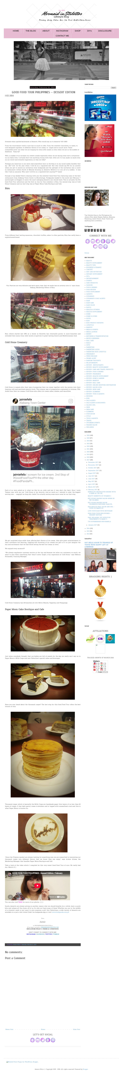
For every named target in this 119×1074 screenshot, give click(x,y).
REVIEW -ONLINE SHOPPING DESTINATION (101, 385)
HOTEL (88, 319)
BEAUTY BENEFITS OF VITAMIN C (99, 496)
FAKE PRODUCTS (92, 283)
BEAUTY (89, 261)
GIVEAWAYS (90, 296)
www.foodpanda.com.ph (60, 912)
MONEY (88, 334)
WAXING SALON (91, 425)
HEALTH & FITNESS (93, 310)
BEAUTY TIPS (91, 265)
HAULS (88, 307)
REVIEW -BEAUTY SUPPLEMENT (97, 367)
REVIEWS (89, 396)
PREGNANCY (90, 354)
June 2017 (91, 479)
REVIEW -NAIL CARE (93, 383)
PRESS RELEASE (91, 356)
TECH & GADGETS (92, 418)
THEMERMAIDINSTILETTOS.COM (50, 927)
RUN (87, 398)
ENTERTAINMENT (92, 279)
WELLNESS (90, 427)
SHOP (78, 31)
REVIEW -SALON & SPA (94, 387)
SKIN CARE (90, 410)
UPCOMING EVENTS (93, 423)
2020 (88, 452)
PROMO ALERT (91, 358)
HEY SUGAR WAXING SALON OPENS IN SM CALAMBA (101, 499)
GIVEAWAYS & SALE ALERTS (95, 299)
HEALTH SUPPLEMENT (94, 312)
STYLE (88, 416)
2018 (88, 457)
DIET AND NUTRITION (94, 272)
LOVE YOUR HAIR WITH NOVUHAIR (100, 511)
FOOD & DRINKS (91, 288)
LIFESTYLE (90, 325)
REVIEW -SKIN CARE (93, 390)
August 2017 (92, 473)
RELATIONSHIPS (92, 363)
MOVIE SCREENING (92, 339)
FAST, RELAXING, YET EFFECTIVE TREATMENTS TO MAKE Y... (99, 518)
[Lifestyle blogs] (100, 600)
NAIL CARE (90, 341)
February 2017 (93, 490)
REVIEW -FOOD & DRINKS (94, 372)
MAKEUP (89, 327)
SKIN (88, 407)
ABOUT (46, 31)
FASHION (89, 285)
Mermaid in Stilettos (99, 211)
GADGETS (89, 294)
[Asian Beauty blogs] (100, 622)
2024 (88, 441)
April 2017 (92, 484)
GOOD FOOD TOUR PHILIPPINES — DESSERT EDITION (99, 514)
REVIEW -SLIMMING (93, 392)
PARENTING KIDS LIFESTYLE (96, 352)
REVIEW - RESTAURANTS (94, 365)
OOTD (88, 345)
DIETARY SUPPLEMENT (94, 274)
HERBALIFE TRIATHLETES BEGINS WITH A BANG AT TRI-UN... (102, 493)
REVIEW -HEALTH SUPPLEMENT (97, 376)
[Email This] (6, 96)
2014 (88, 534)
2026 (88, 435)
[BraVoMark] (100, 653)
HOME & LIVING (91, 316)
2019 (88, 455)
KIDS (88, 321)
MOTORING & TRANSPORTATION (97, 336)
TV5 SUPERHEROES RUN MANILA (99, 522)
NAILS (88, 343)
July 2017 (91, 476)
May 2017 (91, 482)
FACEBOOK (40, 934)
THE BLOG (31, 31)
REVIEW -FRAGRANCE (93, 374)
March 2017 (92, 487)
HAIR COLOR (90, 305)
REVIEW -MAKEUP (92, 381)
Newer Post (9, 1030)
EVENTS (89, 281)
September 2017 (93, 471)
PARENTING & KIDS (92, 350)
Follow (87, 253)
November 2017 (93, 465)
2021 (88, 449)
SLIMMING (90, 412)
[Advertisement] (43, 1014)
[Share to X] (9, 96)
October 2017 (92, 468)
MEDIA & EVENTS (92, 330)
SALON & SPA (90, 405)
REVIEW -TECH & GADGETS (95, 394)
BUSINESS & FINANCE (93, 268)
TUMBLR (56, 934)
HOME (16, 31)
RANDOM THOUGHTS (93, 361)
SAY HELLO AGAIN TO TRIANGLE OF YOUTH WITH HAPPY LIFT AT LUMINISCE (99, 545)
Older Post (76, 1030)
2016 (88, 529)
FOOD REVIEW (91, 290)
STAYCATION (90, 414)
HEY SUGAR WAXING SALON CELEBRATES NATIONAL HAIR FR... (100, 503)
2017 (88, 460)
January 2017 (92, 525)
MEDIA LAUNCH (91, 332)
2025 (88, 438)
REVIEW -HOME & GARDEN (95, 378)
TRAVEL (89, 421)
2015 (88, 531)
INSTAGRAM (62, 31)
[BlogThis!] (8, 96)
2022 (88, 446)
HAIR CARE (90, 303)
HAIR (88, 301)
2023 (88, 444)
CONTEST (89, 270)
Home (43, 1030)
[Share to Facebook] (11, 96)
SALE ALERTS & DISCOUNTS (95, 403)
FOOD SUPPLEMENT (93, 292)
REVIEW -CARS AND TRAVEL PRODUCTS (99, 370)
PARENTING (90, 347)
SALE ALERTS (90, 401)
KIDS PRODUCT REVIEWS (94, 323)
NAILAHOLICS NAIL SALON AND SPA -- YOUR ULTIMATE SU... (101, 507)
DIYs (89, 31)
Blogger (85, 1069)
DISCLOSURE (105, 31)
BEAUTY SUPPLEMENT (94, 263)
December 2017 (93, 462)
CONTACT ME (62, 36)
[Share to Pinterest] (13, 96)
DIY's (88, 276)
